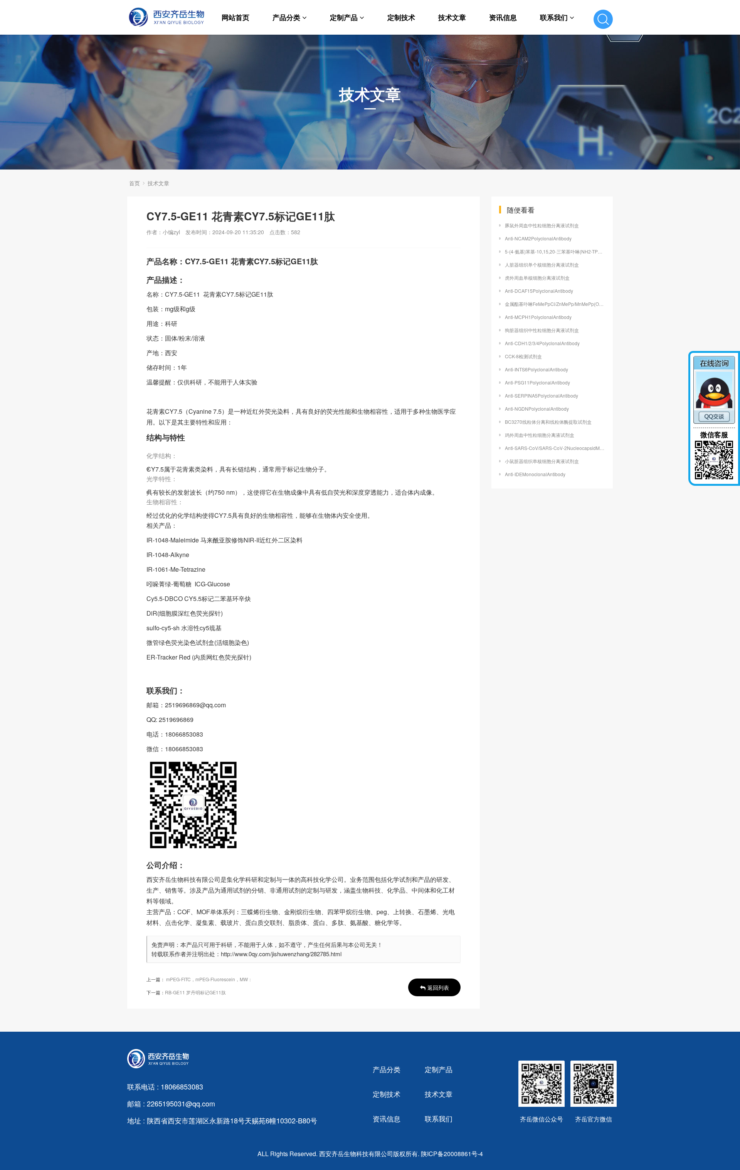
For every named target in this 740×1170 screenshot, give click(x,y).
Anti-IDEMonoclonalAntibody (535, 474)
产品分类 (286, 17)
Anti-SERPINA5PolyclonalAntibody (541, 395)
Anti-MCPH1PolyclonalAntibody (538, 317)
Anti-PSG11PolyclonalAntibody (537, 382)
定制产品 (344, 17)
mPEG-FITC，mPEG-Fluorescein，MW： (209, 979)
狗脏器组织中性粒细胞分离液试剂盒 (542, 330)
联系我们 (554, 17)
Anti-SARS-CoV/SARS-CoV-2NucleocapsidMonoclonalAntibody (555, 448)
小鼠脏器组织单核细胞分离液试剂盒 (542, 461)
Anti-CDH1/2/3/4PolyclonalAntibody (542, 343)
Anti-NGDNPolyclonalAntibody (537, 408)
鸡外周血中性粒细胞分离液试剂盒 (539, 434)
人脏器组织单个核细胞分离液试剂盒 (542, 264)
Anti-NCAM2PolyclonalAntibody (538, 238)
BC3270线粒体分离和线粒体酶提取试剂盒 (548, 421)
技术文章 (452, 17)
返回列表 (438, 987)
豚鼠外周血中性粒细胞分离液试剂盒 (542, 225)
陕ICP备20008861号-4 (452, 1153)
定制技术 (401, 17)
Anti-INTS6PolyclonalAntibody (536, 369)
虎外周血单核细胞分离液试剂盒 (537, 277)
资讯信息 (503, 17)
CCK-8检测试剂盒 (523, 356)
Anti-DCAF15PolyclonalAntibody (539, 290)
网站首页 (235, 17)
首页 (134, 183)
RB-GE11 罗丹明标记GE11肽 (195, 992)
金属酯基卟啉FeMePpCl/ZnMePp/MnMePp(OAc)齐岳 (555, 303)
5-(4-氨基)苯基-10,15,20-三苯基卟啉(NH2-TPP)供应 (555, 251)
